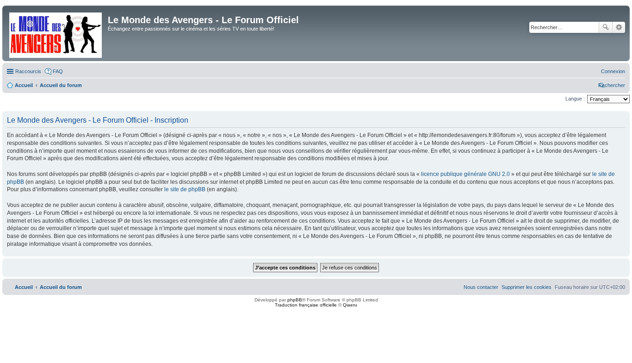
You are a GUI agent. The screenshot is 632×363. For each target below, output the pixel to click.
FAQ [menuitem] (58, 71)
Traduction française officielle (306, 304)
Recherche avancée (619, 27)
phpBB (294, 299)
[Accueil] (56, 33)
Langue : (575, 98)
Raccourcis (28, 71)
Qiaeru (350, 304)
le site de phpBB (184, 189)
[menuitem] (613, 71)
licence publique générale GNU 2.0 (465, 174)
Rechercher (606, 27)
